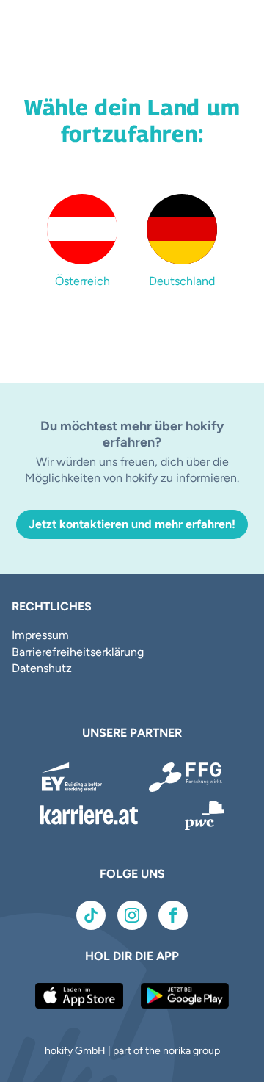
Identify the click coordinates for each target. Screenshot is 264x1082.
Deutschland (182, 281)
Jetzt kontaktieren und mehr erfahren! (132, 524)
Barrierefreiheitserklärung (78, 652)
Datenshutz (42, 668)
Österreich (82, 281)
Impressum (40, 635)
